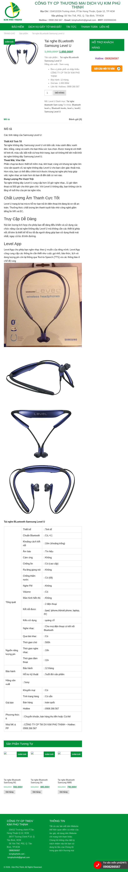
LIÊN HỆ (104, 27)
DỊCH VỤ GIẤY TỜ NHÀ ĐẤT (45, 27)
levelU (77, 108)
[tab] (7, 119)
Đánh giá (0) (75, 119)
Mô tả (7, 119)
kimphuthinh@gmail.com (18, 857)
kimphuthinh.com (17, 854)
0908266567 (112, 58)
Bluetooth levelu (59, 108)
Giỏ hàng (59, 93)
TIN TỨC (71, 27)
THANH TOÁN (89, 27)
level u (70, 108)
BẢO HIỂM (18, 27)
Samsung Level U (52, 112)
